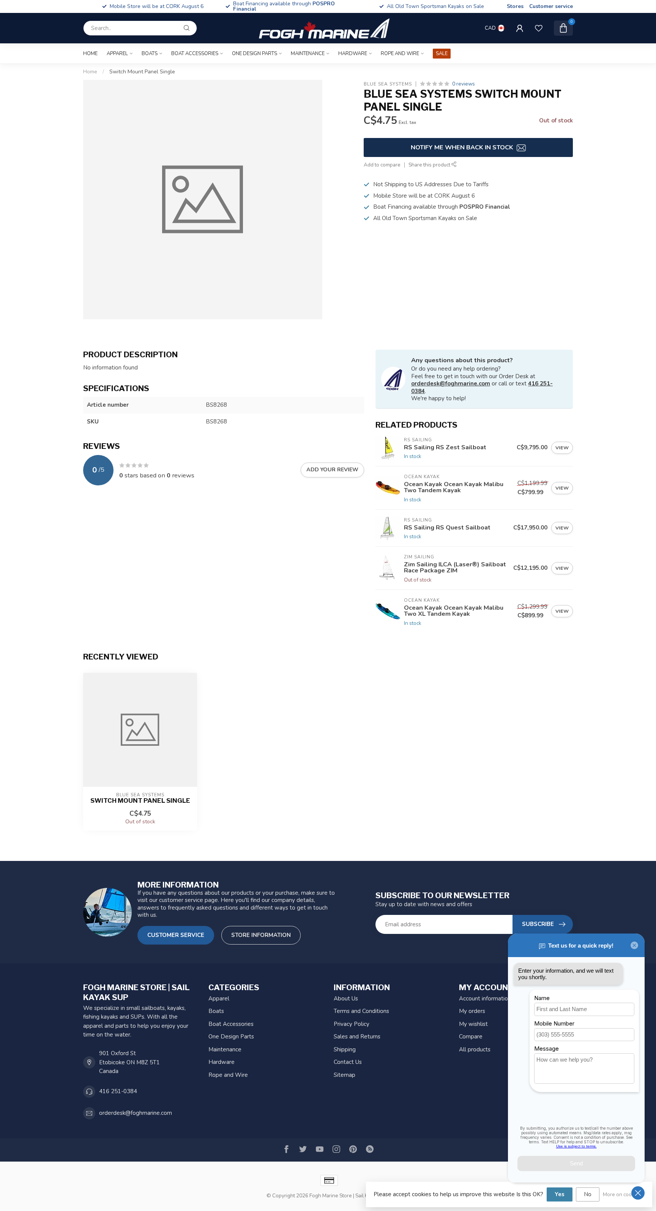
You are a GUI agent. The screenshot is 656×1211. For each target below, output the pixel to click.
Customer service (551, 6)
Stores (515, 6)
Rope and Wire (400, 53)
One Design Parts (254, 53)
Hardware (352, 53)
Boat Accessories (194, 53)
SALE (442, 53)
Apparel (117, 53)
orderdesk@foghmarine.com (450, 383)
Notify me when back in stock (463, 147)
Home (90, 53)
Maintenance (308, 53)
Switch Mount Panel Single (142, 71)
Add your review (332, 469)
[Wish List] (538, 28)
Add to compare (382, 164)
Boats (150, 53)
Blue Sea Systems (388, 84)
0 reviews (463, 83)
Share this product (429, 164)
